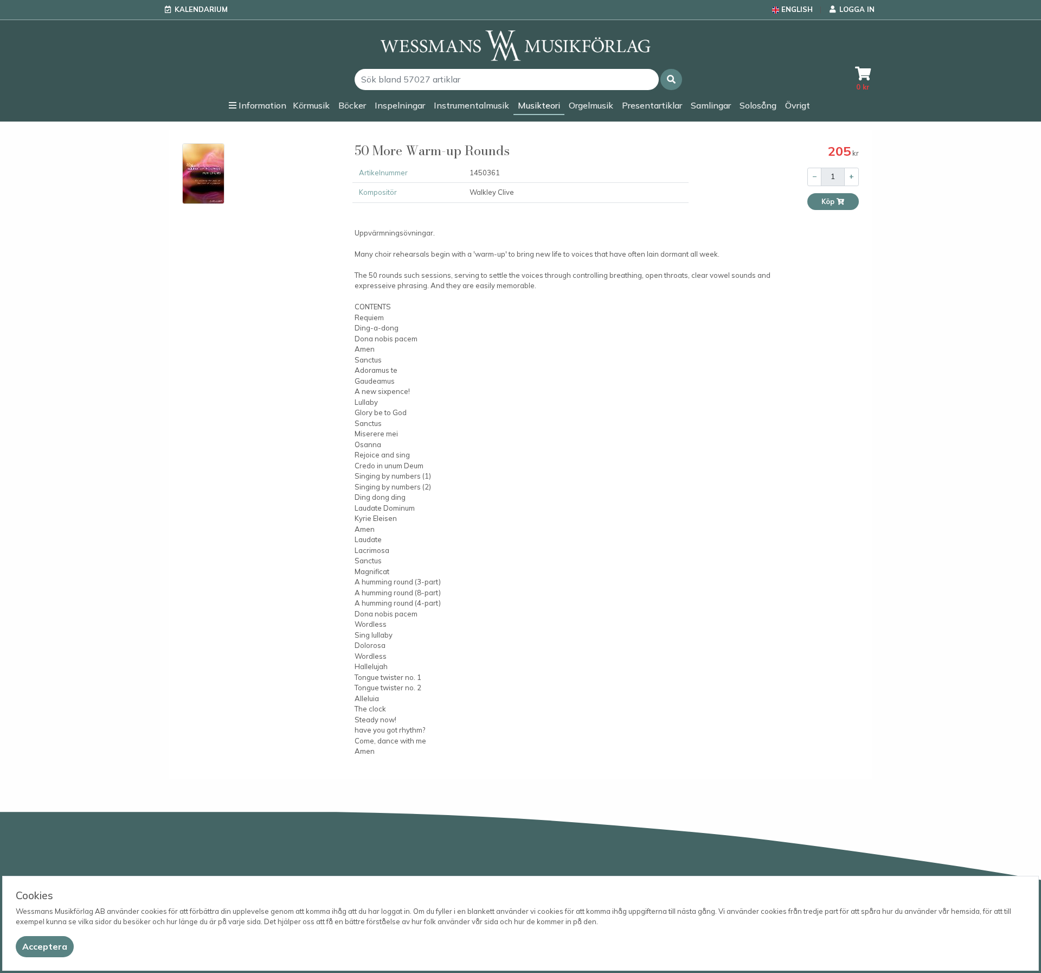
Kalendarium (201, 9)
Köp (828, 202)
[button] (671, 79)
